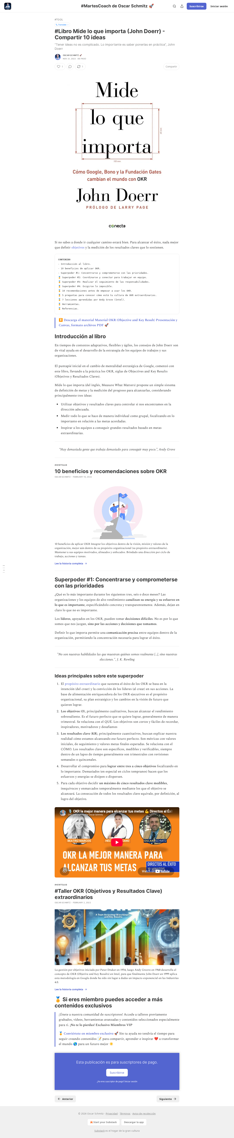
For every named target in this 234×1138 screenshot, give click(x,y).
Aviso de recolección (144, 1113)
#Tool (59, 19)
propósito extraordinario (82, 683)
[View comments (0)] (70, 66)
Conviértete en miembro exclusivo (88, 1033)
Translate (62, 24)
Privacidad (112, 1113)
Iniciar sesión (219, 6)
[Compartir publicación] (181, 6)
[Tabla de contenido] (3, 568)
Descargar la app (134, 1122)
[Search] (174, 6)
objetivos (77, 247)
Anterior (67, 1099)
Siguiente (165, 1099)
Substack (99, 1130)
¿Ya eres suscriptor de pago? (117, 1081)
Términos (125, 1113)
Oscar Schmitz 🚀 (72, 55)
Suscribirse (196, 6)
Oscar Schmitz (63, 477)
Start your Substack (105, 1122)
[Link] (50, 336)
